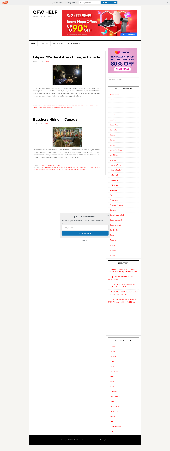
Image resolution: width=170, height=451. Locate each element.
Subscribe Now (85, 233)
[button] (84, 216)
